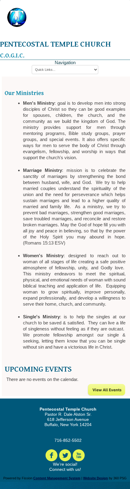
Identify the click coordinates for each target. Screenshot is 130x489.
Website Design (95, 478)
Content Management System (56, 478)
